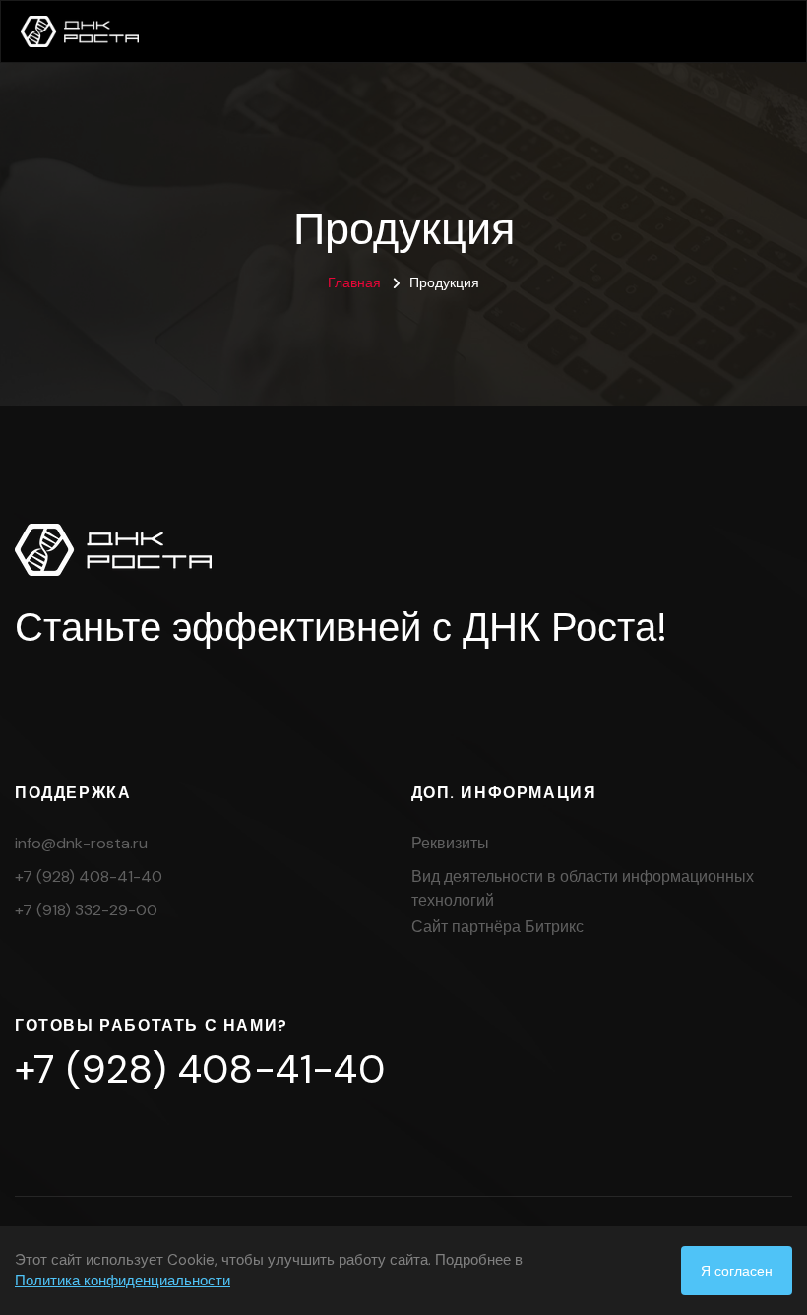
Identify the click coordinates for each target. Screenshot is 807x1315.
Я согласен (737, 1271)
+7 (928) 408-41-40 (88, 876)
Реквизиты (450, 843)
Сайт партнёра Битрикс (497, 926)
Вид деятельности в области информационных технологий (582, 888)
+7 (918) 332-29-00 (86, 910)
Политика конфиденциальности (122, 1280)
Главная (354, 282)
